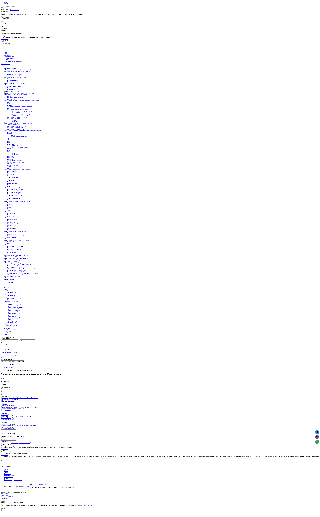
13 (9, 334)
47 (14, 330)
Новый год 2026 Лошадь (11, 301)
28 (16, 303)
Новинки (6, 53)
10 (16, 325)
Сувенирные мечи (9, 316)
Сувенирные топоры (10, 319)
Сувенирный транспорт (11, 321)
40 (18, 321)
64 (9, 288)
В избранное (4, 405)
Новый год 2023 (8, 330)
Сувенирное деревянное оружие (13, 304)
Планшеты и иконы (9, 303)
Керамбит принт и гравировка (19, 147)
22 (21, 298)
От (1, 340)
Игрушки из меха (9, 297)
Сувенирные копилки (10, 312)
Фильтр (3, 378)
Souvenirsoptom (11, 345)
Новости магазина (7, 358)
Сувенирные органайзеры (11, 318)
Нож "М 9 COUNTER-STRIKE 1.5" (21, 114)
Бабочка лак (14, 135)
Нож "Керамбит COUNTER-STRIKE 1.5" (22, 112)
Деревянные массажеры (11, 294)
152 (11, 289)
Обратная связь (5, 493)
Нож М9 (13, 153)
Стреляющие (14, 121)
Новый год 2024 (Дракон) (11, 291)
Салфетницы (7, 331)
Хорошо (3, 508)
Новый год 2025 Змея (10, 300)
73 (15, 295)
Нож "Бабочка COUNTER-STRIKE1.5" (22, 111)
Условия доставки (9, 56)
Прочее (6, 334)
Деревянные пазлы (9, 295)
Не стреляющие (15, 120)
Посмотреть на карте (24, 486)
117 (19, 310)
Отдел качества (8, 282)
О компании (7, 55)
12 (19, 318)
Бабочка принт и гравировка (19, 136)
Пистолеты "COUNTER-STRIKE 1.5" (21, 115)
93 (23, 304)
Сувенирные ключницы (11, 310)
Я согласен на (16, 26)
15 (14, 324)
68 (17, 315)
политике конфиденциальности (83, 505)
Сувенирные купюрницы (11, 313)
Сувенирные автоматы (10, 306)
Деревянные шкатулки (10, 322)
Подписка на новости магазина (9, 352)
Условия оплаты (8, 58)
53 (15, 297)
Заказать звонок (14, 10)
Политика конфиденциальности (13, 61)
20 (17, 292)
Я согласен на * (17, 443)
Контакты (7, 59)
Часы (5, 333)
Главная (6, 50)
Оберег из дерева (9, 324)
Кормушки (7, 328)
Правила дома (15, 196)
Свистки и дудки (15, 178)
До (19, 340)
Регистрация (7, 3)
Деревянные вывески (10, 292)
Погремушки (14, 177)
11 (18, 306)
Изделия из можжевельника (12, 298)
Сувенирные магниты (10, 315)
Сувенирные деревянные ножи (13, 307)
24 (15, 316)
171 (18, 309)
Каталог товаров (5, 64)
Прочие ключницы (16, 198)
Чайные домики (8, 327)
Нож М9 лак (14, 154)
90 (19, 313)
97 (22, 307)
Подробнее (4, 404)
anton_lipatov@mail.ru (40, 484)
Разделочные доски (9, 325)
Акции (6, 52)
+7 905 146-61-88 (5, 495)
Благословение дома (16, 195)
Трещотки (13, 180)
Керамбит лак (14, 145)
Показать (6, 348)
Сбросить (6, 349)
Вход (5, 2)
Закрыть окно (4, 39)
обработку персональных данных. (20, 26)
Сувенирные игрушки (10, 309)
